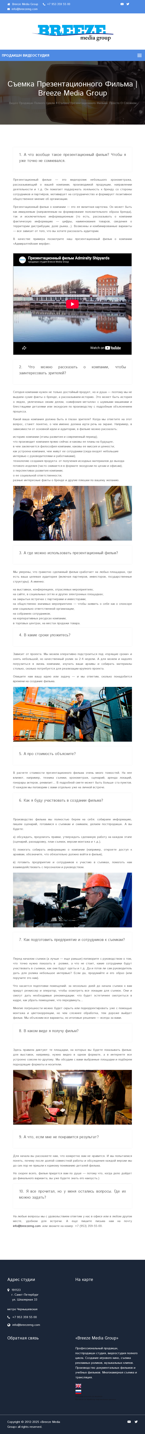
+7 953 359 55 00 (58, 4)
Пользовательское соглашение (88, 1396)
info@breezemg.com (24, 9)
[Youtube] (122, 4)
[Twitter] (127, 4)
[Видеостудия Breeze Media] (72, 31)
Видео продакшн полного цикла (32, 103)
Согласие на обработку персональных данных (95, 1399)
